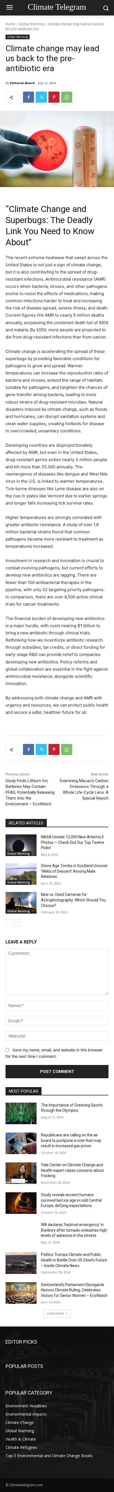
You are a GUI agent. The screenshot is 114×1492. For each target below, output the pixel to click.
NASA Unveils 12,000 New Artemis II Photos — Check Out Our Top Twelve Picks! (72, 842)
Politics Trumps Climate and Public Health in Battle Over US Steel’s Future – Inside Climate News (74, 1260)
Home (10, 24)
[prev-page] (9, 922)
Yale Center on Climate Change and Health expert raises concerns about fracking (72, 1170)
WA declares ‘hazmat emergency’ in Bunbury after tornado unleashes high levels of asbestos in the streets (74, 1230)
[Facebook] (28, 97)
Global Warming (31, 24)
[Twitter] (41, 97)
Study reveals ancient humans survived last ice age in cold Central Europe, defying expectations (71, 1200)
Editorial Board (22, 83)
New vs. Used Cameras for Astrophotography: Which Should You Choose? (73, 899)
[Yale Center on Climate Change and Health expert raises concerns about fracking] (21, 1173)
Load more (55, 1313)
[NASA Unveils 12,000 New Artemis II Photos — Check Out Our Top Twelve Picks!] (21, 845)
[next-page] (17, 922)
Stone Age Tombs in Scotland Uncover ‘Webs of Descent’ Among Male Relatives (74, 871)
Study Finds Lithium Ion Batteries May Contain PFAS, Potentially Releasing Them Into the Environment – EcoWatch (30, 792)
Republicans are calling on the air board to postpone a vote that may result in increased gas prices (71, 1140)
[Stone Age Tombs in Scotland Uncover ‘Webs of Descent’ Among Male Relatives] (21, 874)
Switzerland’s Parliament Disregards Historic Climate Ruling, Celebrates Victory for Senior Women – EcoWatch (74, 1290)
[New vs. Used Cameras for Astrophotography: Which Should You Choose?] (21, 903)
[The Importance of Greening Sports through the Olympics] (21, 1113)
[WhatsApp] (66, 97)
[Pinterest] (53, 97)
